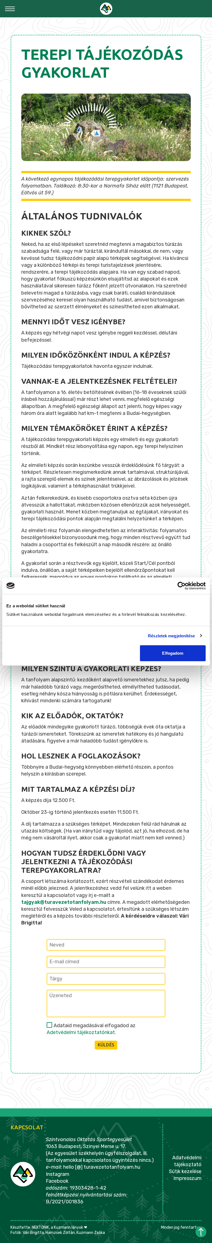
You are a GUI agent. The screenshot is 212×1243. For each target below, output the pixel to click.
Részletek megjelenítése (171, 635)
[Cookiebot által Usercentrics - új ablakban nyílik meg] (181, 585)
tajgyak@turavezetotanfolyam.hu (63, 902)
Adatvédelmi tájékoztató (186, 1161)
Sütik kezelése (185, 1171)
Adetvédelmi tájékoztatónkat (81, 1032)
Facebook (57, 1181)
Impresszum (187, 1178)
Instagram (57, 1174)
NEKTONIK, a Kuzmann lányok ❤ (59, 1227)
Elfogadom (172, 653)
